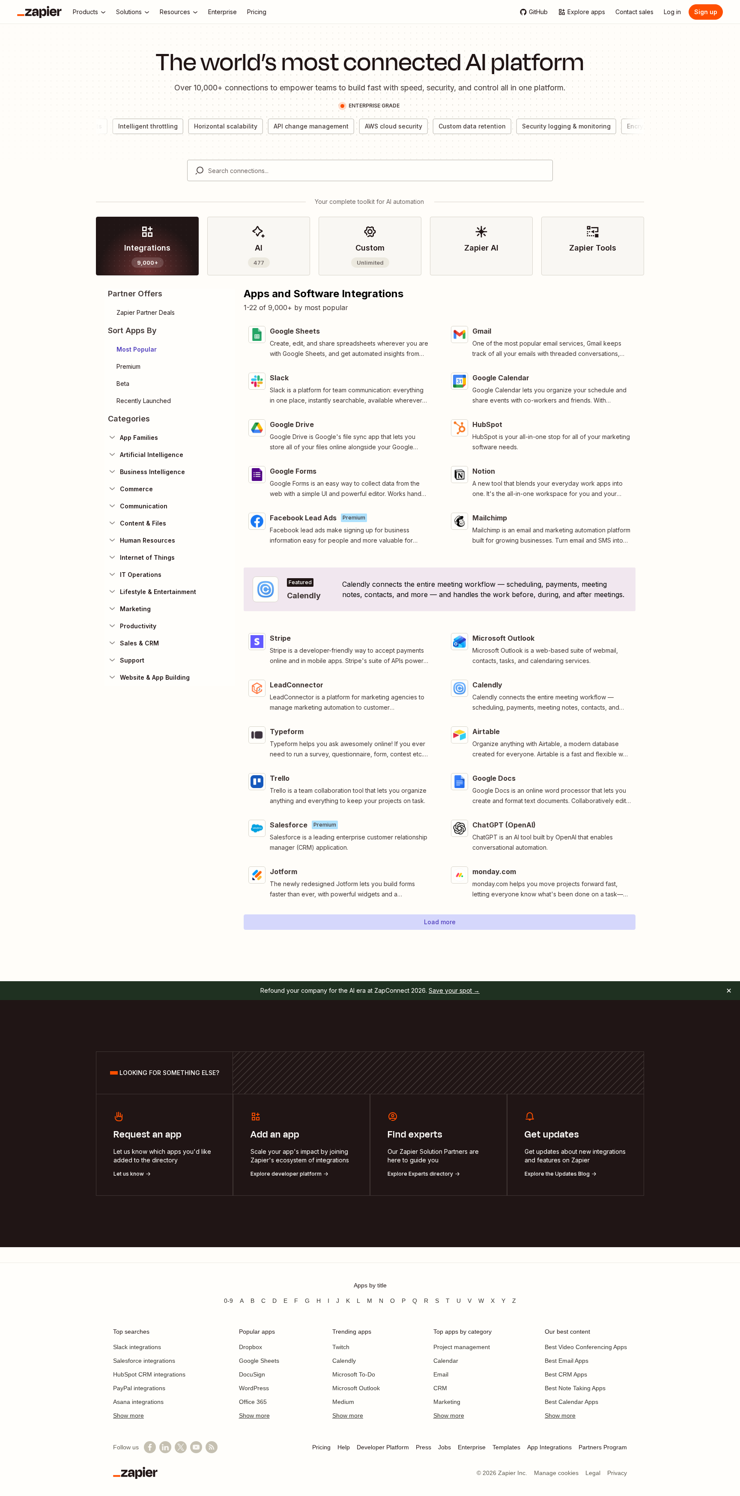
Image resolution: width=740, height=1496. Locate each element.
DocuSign (252, 1374)
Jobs (444, 1447)
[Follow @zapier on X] (181, 1447)
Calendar (445, 1360)
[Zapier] (39, 12)
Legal (592, 1472)
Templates (506, 1447)
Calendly (344, 1360)
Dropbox (250, 1347)
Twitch (340, 1347)
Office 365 (253, 1401)
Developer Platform (383, 1447)
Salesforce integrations (144, 1360)
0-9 (228, 1300)
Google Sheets (259, 1360)
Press (423, 1447)
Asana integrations (138, 1401)
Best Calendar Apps (571, 1401)
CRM (440, 1388)
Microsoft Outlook (356, 1388)
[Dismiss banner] (729, 991)
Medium (343, 1401)
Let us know (128, 1174)
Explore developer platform (286, 1174)
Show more (128, 1415)
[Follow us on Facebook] (150, 1447)
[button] (169, 349)
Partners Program (603, 1447)
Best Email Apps (566, 1360)
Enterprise (472, 1447)
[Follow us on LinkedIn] (165, 1447)
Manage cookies (556, 1472)
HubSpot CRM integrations (149, 1374)
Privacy (617, 1472)
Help (343, 1447)
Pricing (321, 1447)
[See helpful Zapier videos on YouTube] (196, 1447)
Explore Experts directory (420, 1174)
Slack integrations (137, 1347)
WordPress (254, 1388)
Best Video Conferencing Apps (586, 1347)
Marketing (446, 1401)
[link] (147, 246)
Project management (461, 1347)
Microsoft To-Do (353, 1374)
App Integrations (549, 1447)
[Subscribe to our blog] (212, 1447)
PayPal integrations (139, 1388)
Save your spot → (454, 990)
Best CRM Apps (566, 1374)
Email (440, 1374)
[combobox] (370, 170)
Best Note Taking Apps (575, 1388)
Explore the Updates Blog (557, 1174)
